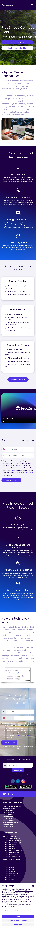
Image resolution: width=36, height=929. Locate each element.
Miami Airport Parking (8, 820)
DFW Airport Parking (8, 814)
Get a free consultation (17, 42)
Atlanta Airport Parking (9, 808)
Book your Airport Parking (12, 806)
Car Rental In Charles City (9, 861)
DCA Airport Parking (8, 826)
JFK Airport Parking (8, 816)
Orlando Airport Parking (9, 818)
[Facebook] (13, 781)
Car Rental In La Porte (8, 869)
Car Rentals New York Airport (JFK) (12, 854)
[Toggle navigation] (32, 5)
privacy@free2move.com (25, 473)
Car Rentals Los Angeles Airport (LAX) (12, 850)
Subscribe (18, 770)
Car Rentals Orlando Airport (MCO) (12, 856)
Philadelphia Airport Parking (10, 822)
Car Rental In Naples (8, 865)
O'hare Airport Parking (9, 812)
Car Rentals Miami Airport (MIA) (11, 852)
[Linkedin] (18, 781)
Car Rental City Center (11, 860)
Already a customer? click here (17, 48)
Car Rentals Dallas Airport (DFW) (11, 844)
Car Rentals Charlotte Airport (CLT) (12, 840)
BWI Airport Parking (8, 824)
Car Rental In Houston (8, 879)
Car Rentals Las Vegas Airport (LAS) (12, 848)
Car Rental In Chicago (8, 877)
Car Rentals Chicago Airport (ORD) (12, 842)
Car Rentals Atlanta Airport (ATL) (11, 838)
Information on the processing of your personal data (18, 748)
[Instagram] (23, 781)
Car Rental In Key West (9, 871)
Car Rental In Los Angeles (9, 875)
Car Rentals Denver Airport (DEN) (11, 846)
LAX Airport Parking (8, 810)
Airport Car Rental (10, 836)
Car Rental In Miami (8, 863)
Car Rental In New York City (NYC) (11, 873)
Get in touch (11, 480)
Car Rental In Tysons (8, 867)
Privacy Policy (13, 470)
